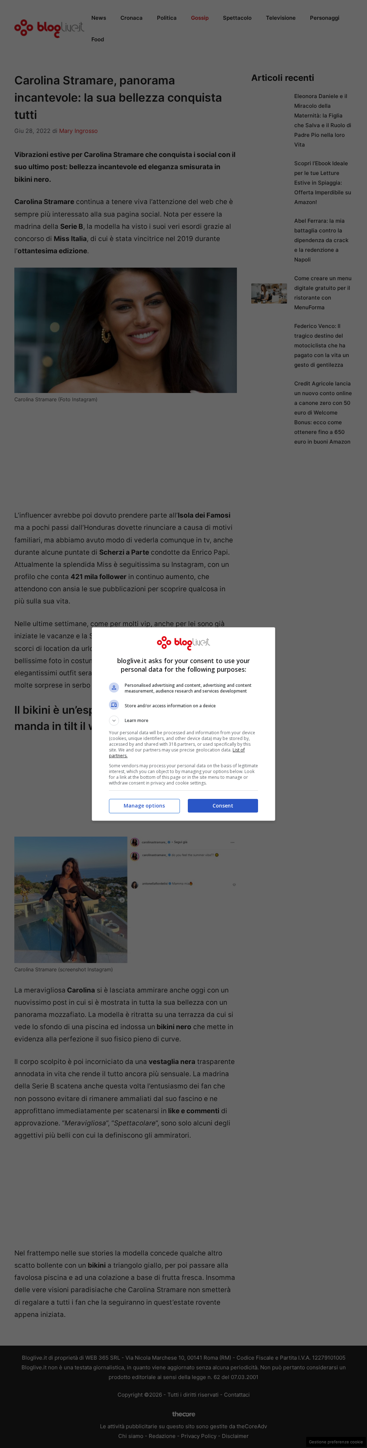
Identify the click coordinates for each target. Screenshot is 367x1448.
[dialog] (183, 724)
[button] (183, 721)
